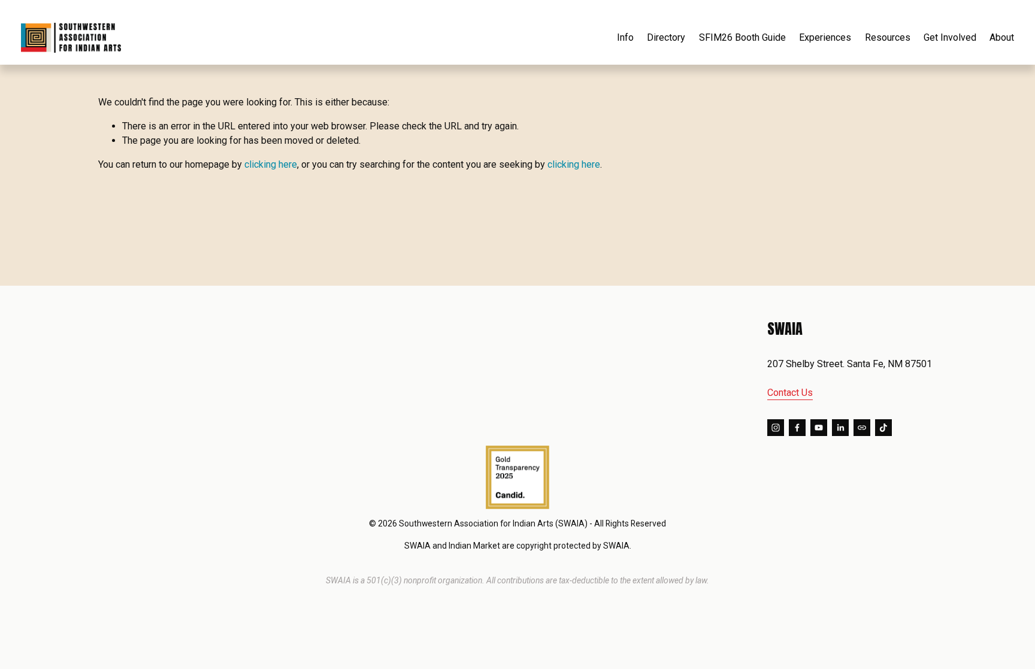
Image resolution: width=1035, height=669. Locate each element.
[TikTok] (883, 427)
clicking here (270, 164)
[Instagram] (775, 427)
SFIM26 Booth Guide (742, 37)
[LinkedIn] (840, 427)
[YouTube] (818, 427)
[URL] (862, 427)
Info (625, 37)
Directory (666, 37)
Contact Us (790, 392)
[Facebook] (797, 427)
